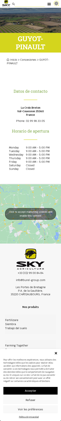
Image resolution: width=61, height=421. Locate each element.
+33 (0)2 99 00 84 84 (30, 273)
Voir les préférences (30, 409)
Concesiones (28, 60)
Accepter (30, 390)
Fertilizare (11, 320)
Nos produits (30, 307)
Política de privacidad (29, 417)
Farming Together (16, 345)
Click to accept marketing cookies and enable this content (30, 213)
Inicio (13, 60)
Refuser (30, 400)
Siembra (10, 324)
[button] (56, 353)
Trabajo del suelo (16, 328)
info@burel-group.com (30, 280)
